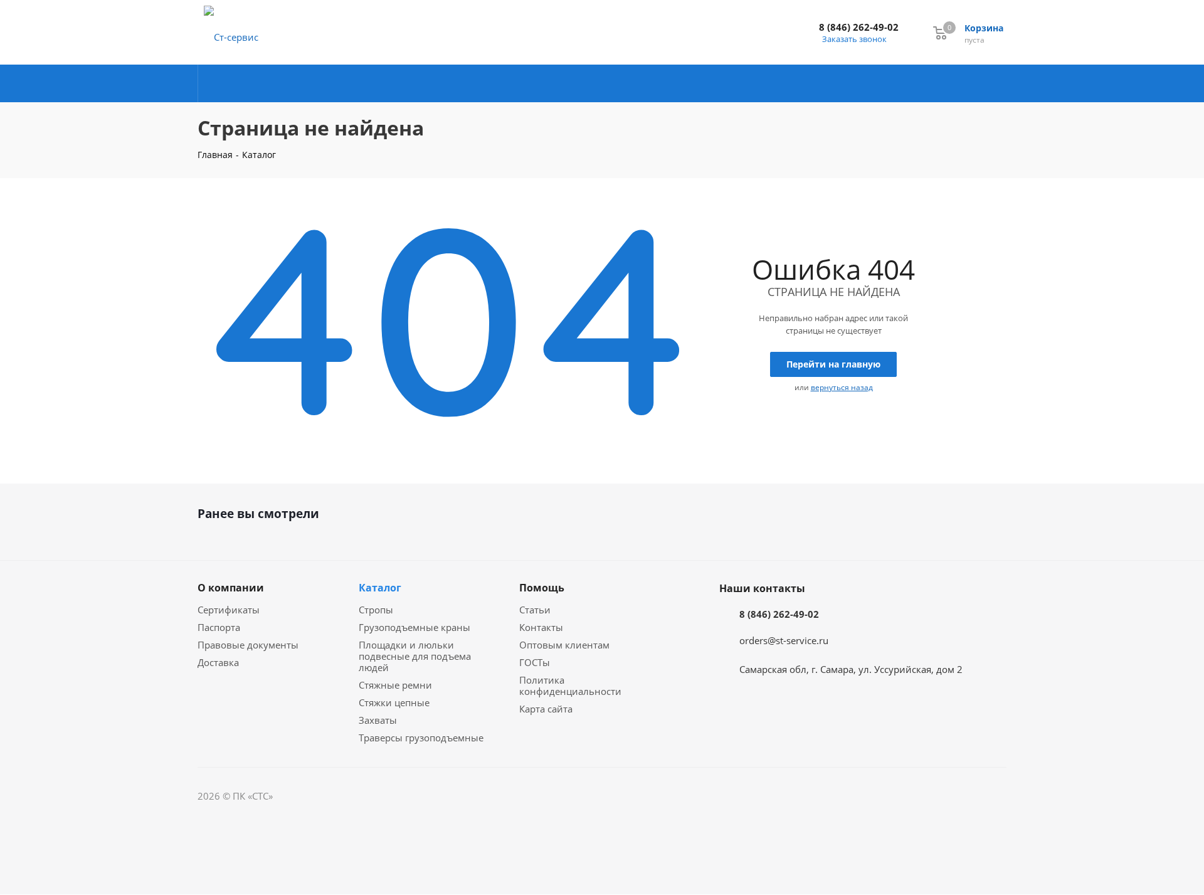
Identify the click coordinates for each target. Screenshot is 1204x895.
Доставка (218, 662)
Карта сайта (546, 708)
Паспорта (219, 627)
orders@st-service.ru (783, 640)
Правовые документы (248, 644)
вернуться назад (842, 387)
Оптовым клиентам (564, 644)
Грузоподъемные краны (414, 627)
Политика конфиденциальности (570, 685)
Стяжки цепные (394, 702)
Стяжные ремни (395, 685)
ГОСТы (534, 662)
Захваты (378, 720)
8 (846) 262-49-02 (859, 27)
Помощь (541, 588)
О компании (231, 588)
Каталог (380, 588)
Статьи (535, 609)
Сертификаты (229, 609)
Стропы (376, 609)
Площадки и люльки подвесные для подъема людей (415, 656)
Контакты (541, 627)
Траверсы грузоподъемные (421, 737)
